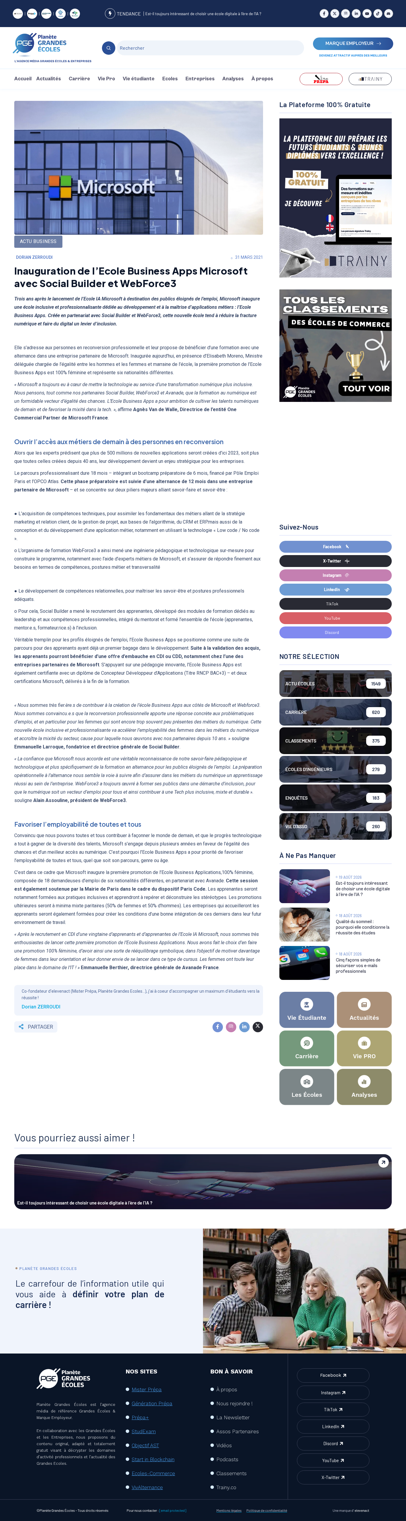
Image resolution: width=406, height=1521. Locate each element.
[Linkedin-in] (356, 13)
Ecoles (170, 79)
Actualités (48, 79)
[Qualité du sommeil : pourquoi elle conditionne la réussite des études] (304, 925)
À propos (262, 79)
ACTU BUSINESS (38, 241)
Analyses (233, 79)
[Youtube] (367, 13)
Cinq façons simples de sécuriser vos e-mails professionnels (358, 966)
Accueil (23, 79)
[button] (50, 79)
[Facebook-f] (324, 13)
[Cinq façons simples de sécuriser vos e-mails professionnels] (304, 963)
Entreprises (200, 79)
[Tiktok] (378, 13)
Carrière (79, 79)
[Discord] (388, 13)
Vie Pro (106, 79)
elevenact (362, 1510)
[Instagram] (345, 13)
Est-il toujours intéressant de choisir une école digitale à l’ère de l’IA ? (203, 13)
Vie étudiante (139, 79)
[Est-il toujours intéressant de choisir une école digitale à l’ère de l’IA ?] (304, 886)
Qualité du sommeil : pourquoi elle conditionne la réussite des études (362, 927)
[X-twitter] (334, 13)
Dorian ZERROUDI (34, 257)
